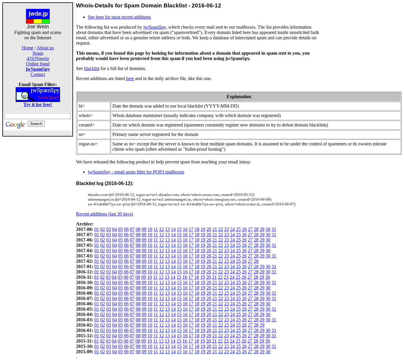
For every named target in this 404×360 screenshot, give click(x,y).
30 (268, 229)
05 (120, 229)
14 (173, 229)
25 (238, 229)
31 (274, 229)
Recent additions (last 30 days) (104, 213)
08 (138, 229)
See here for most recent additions (119, 17)
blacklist (91, 68)
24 (232, 229)
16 (185, 229)
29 (262, 229)
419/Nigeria (38, 58)
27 (250, 229)
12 (161, 229)
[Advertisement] (38, 225)
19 (203, 229)
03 (108, 229)
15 (179, 229)
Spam (38, 53)
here (130, 78)
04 (114, 229)
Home (27, 47)
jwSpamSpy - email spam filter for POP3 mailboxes (136, 171)
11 (155, 229)
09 (144, 229)
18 (197, 229)
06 (126, 229)
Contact (37, 74)
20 (208, 229)
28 (256, 229)
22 (220, 229)
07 (132, 229)
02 (102, 229)
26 (244, 229)
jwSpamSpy (154, 27)
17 (191, 229)
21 (214, 229)
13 (167, 229)
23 (226, 229)
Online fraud (38, 63)
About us (45, 47)
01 (96, 229)
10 (150, 229)
